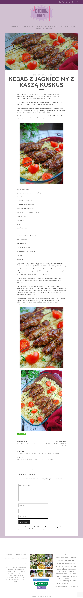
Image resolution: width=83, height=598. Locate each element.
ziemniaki (58, 586)
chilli (65, 560)
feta (62, 566)
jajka (63, 569)
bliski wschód (21, 459)
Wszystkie (56, 453)
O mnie (73, 26)
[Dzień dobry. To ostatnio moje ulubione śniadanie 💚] (33, 558)
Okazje (34, 26)
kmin (51, 459)
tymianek (73, 583)
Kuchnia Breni (41, 543)
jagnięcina (30, 459)
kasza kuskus (39, 459)
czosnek (68, 563)
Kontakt (49, 28)
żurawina (75, 586)
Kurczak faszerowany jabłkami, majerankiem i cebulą (16, 573)
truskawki (61, 583)
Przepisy (27, 26)
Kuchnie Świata (64, 26)
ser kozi (60, 578)
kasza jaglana (72, 569)
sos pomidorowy (66, 578)
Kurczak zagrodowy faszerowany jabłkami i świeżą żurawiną (16, 564)
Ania (8, 577)
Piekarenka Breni (51, 26)
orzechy (74, 573)
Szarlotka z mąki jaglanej (26, 443)
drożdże (72, 563)
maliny (58, 573)
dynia (58, 566)
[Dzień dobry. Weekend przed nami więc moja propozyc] (49, 565)
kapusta (67, 569)
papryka (58, 576)
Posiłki (41, 26)
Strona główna (16, 26)
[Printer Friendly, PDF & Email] (21, 433)
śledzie (67, 586)
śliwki (71, 586)
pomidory (72, 576)
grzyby (71, 566)
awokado (58, 557)
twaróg (68, 583)
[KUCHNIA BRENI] (41, 21)
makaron (74, 571)
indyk (74, 566)
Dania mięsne (47, 75)
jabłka (59, 569)
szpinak (73, 581)
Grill (40, 453)
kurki (70, 571)
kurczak (66, 571)
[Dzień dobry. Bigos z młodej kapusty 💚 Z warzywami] (41, 573)
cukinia (70, 560)
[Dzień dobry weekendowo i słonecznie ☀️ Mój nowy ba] (33, 565)
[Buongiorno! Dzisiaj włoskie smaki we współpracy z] (49, 573)
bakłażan (62, 557)
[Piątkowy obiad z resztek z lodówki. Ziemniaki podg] (41, 565)
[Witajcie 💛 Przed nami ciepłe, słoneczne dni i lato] (49, 558)
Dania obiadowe (31, 453)
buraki (74, 557)
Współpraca (40, 28)
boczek (70, 557)
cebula (60, 560)
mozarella (69, 573)
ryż (57, 578)
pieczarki (65, 576)
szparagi (66, 581)
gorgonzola (66, 566)
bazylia (66, 557)
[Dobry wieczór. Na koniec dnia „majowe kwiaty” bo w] (41, 558)
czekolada (61, 563)
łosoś (63, 586)
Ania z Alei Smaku (12, 571)
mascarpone (63, 573)
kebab (47, 459)
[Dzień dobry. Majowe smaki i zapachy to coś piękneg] (33, 573)
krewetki (60, 571)
